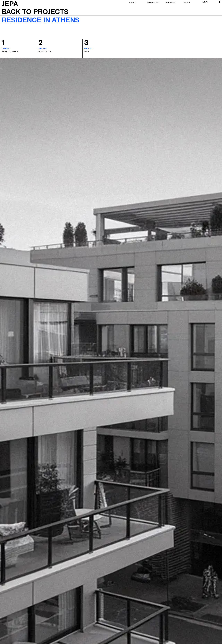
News (187, 2)
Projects (153, 2)
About (133, 2)
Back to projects (35, 11)
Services (171, 2)
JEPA (10, 3)
